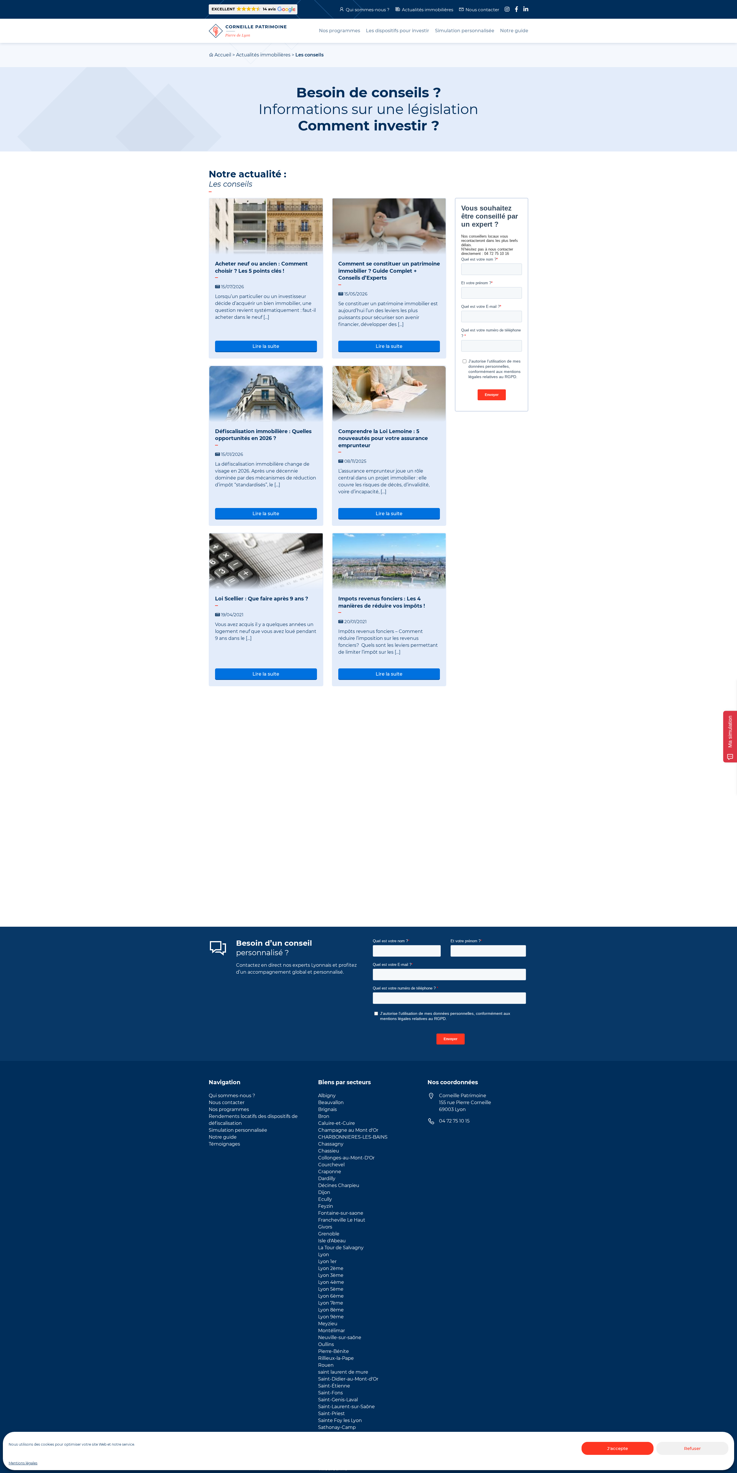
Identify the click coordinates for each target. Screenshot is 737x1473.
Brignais (327, 1109)
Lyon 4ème (331, 1282)
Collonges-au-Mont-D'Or (346, 1158)
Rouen (326, 1365)
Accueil (222, 55)
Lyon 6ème (331, 1296)
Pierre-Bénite (333, 1351)
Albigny (327, 1095)
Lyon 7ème (330, 1303)
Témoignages (224, 1144)
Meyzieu (327, 1323)
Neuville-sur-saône (339, 1337)
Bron (323, 1116)
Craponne (329, 1171)
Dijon (324, 1192)
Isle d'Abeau (332, 1240)
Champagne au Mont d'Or (348, 1130)
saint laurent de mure (343, 1372)
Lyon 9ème (331, 1317)
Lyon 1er (327, 1261)
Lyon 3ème (330, 1275)
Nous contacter (482, 9)
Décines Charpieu (338, 1185)
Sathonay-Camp (337, 1427)
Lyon (323, 1254)
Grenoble (328, 1234)
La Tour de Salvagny (341, 1247)
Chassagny (330, 1144)
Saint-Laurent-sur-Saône (346, 1406)
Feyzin (325, 1206)
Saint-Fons (330, 1393)
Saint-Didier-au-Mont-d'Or (348, 1379)
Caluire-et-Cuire (336, 1123)
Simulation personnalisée (238, 1130)
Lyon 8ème (331, 1310)
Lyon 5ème (330, 1289)
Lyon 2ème (330, 1268)
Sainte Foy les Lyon (340, 1420)
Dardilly (326, 1178)
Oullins (326, 1344)
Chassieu (328, 1151)
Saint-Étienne (334, 1386)
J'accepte (617, 1448)
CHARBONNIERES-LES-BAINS (353, 1137)
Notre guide (223, 1137)
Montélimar (331, 1330)
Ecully (325, 1199)
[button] (253, 9)
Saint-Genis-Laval (338, 1399)
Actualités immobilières (427, 9)
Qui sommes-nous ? (368, 9)
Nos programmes (229, 1109)
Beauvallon (331, 1102)
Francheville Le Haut (341, 1220)
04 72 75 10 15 (454, 1121)
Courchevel (331, 1164)
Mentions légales (23, 1463)
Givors (325, 1227)
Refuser (692, 1448)
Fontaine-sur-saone (340, 1213)
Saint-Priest (331, 1413)
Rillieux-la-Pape (336, 1358)
